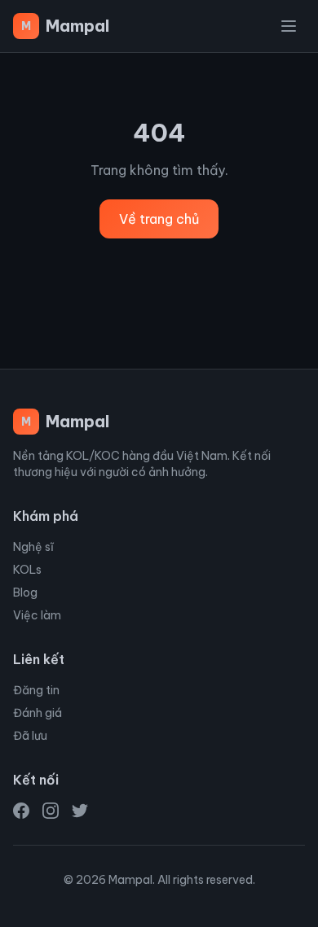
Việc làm (37, 615)
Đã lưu (30, 735)
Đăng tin (36, 690)
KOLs (27, 569)
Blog (25, 592)
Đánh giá (37, 713)
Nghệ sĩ (33, 547)
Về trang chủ (159, 219)
